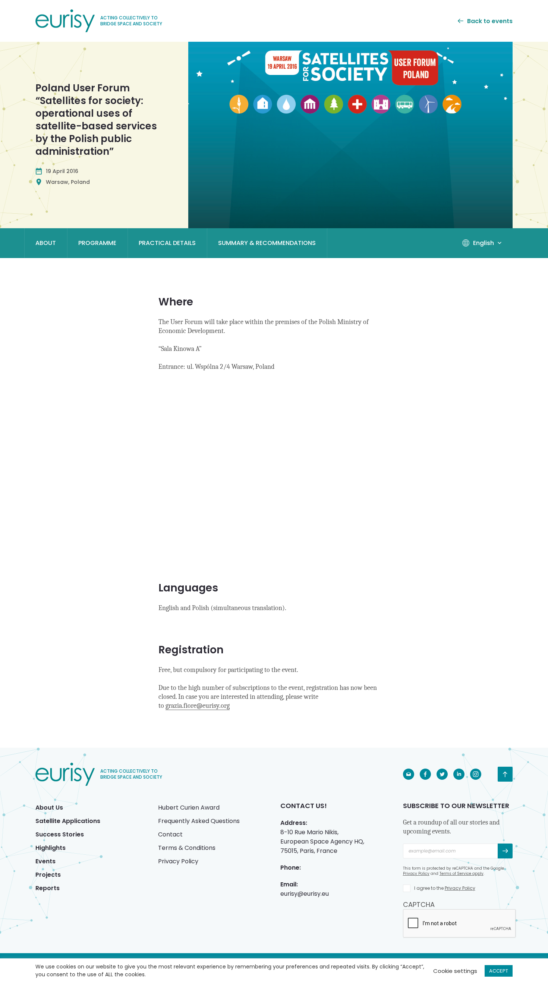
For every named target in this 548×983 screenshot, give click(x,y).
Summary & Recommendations (267, 243)
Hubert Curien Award (189, 807)
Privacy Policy (178, 861)
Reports (47, 888)
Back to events (490, 21)
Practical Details (167, 243)
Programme (97, 243)
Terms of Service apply (462, 873)
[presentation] (459, 923)
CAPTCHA (419, 904)
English (483, 243)
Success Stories (59, 834)
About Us (49, 807)
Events (45, 861)
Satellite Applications (67, 821)
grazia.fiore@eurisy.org (198, 706)
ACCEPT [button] (498, 970)
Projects (48, 874)
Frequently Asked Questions (199, 821)
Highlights (50, 848)
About (45, 243)
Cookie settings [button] (455, 971)
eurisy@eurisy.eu (304, 893)
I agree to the (444, 888)
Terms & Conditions (186, 848)
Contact (170, 834)
